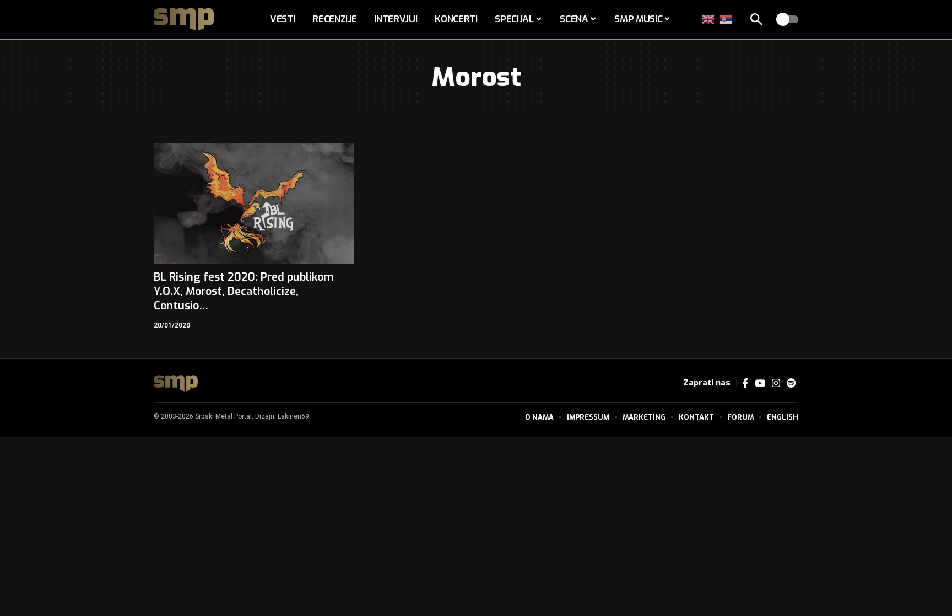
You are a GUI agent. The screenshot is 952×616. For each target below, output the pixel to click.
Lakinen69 (293, 416)
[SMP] (176, 383)
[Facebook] (745, 384)
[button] (756, 19)
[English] (708, 19)
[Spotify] (791, 384)
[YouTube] (760, 384)
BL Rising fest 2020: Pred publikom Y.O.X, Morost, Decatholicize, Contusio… (244, 291)
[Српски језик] (726, 19)
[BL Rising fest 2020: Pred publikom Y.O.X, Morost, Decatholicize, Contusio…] (254, 203)
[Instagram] (776, 384)
